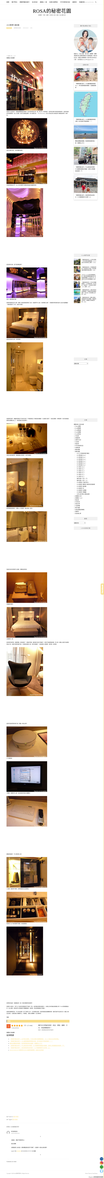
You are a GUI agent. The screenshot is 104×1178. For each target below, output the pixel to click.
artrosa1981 (17, 27)
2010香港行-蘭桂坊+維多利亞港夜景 (86, 484)
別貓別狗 (82, 2)
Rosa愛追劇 (78, 430)
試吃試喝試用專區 (79, 509)
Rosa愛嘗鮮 (78, 428)
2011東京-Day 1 (80, 476)
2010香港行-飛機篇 (81, 492)
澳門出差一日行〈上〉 (82, 480)
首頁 (7, 2)
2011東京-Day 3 (80, 472)
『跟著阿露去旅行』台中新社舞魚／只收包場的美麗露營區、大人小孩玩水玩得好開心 (34, 1039)
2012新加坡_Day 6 (81, 455)
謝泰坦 (74, 2)
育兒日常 (77, 503)
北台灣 (77, 441)
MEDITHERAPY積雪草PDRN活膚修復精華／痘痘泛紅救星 (27, 1050)
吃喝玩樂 (77, 447)
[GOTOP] (101, 1171)
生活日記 (35, 2)
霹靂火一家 (43, 2)
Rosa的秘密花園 (52, 11)
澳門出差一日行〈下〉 (82, 478)
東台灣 (77, 500)
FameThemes (95, 1173)
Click (102, 589)
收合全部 (81, 424)
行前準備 (77, 505)
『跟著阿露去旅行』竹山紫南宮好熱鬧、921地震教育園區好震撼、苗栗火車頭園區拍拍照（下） (37, 1045)
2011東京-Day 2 (80, 474)
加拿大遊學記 (53, 2)
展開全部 (76, 424)
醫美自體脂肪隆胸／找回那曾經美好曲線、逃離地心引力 (26, 1043)
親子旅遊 (77, 507)
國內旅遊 (77, 449)
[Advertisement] (37, 43)
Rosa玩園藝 (78, 432)
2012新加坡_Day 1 (81, 465)
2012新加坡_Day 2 (81, 463)
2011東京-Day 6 (80, 467)
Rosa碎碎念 (78, 434)
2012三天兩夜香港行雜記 (83, 453)
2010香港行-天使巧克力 (83, 482)
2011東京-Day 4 (80, 470)
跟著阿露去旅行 (24, 2)
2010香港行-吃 (80, 488)
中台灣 (77, 436)
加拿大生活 (78, 439)
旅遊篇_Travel (78, 498)
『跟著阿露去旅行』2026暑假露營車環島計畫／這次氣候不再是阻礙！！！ (31, 1041)
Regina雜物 (78, 426)
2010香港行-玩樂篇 (81, 490)
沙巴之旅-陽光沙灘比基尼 (83, 494)
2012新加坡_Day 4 (81, 459)
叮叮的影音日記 (65, 2)
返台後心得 (78, 513)
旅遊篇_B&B (78, 496)
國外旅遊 (15, 1116)
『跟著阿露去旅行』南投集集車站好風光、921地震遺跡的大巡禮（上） (30, 1048)
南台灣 (77, 443)
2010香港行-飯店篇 (81, 486)
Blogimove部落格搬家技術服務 (96, 1177)
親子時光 (14, 2)
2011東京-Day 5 (80, 469)
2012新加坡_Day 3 (81, 461)
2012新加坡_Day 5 (81, 457)
